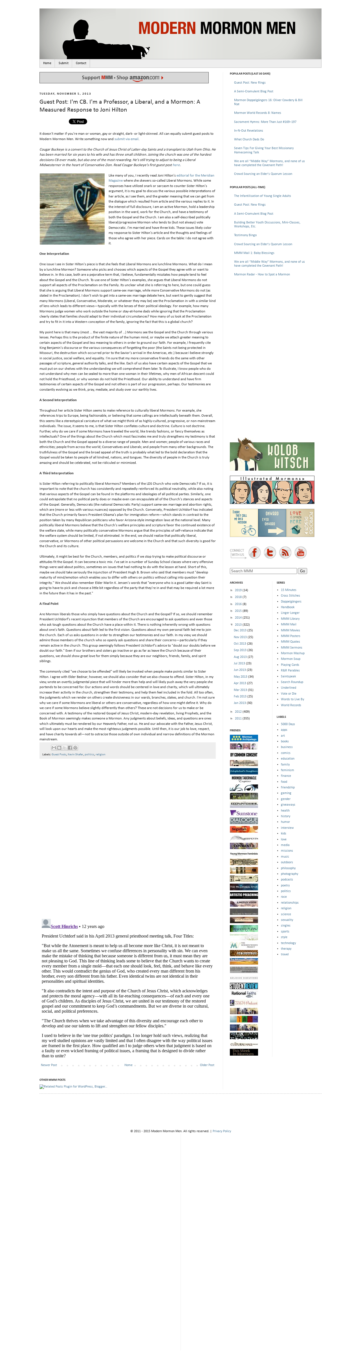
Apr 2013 (240, 683)
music (285, 856)
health (285, 810)
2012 (239, 712)
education (287, 758)
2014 (239, 617)
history (285, 816)
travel (285, 954)
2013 (239, 625)
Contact (81, 63)
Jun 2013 (240, 670)
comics (285, 753)
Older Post (207, 1065)
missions (287, 851)
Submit (64, 63)
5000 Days (288, 724)
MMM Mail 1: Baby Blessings (254, 253)
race (284, 897)
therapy (286, 949)
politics (89, 754)
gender (285, 799)
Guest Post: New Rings (250, 82)
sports (285, 931)
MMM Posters (290, 636)
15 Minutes (288, 590)
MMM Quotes (290, 641)
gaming (286, 793)
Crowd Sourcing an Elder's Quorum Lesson (263, 174)
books (285, 741)
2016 (239, 604)
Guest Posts (59, 754)
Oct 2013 (240, 643)
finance (286, 776)
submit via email (126, 139)
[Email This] (54, 748)
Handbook (287, 607)
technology (288, 943)
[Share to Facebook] (70, 748)
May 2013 (241, 677)
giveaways (288, 804)
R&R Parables (290, 670)
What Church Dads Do (249, 139)
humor (285, 822)
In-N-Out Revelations (248, 130)
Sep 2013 (240, 650)
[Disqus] (127, 836)
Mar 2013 (241, 690)
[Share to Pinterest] (75, 748)
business (287, 747)
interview (287, 828)
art (283, 736)
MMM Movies (290, 630)
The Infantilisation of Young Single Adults (262, 196)
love (284, 839)
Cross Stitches (290, 595)
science (286, 914)
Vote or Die (288, 693)
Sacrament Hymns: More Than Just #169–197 (265, 122)
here (176, 165)
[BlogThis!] (59, 748)
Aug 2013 (241, 657)
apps (284, 730)
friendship (288, 787)
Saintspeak (288, 676)
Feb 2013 (240, 696)
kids (283, 833)
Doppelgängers (291, 601)
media (285, 845)
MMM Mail (288, 624)
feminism (287, 770)
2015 (239, 611)
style (284, 937)
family (285, 764)
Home (47, 63)
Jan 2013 (240, 703)
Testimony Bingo (245, 235)
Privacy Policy (222, 1131)
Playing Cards (290, 665)
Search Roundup (292, 682)
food (284, 782)
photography (289, 874)
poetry (285, 885)
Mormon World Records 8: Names (257, 113)
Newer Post (49, 1065)
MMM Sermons (291, 647)
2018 (239, 597)
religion (100, 754)
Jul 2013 (240, 663)
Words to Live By (292, 699)
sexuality (287, 920)
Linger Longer (290, 613)
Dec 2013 (240, 630)
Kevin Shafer (75, 754)
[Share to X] (64, 748)
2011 (239, 718)
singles (285, 925)
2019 (239, 590)
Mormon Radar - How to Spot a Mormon (262, 274)
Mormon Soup (290, 659)
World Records (291, 705)
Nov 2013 (241, 637)
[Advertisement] (272, 321)
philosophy (288, 868)
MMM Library (290, 619)
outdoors (287, 862)
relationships (290, 902)
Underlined (288, 688)
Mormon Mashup (293, 653)
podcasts (287, 879)
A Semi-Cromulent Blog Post (253, 91)
